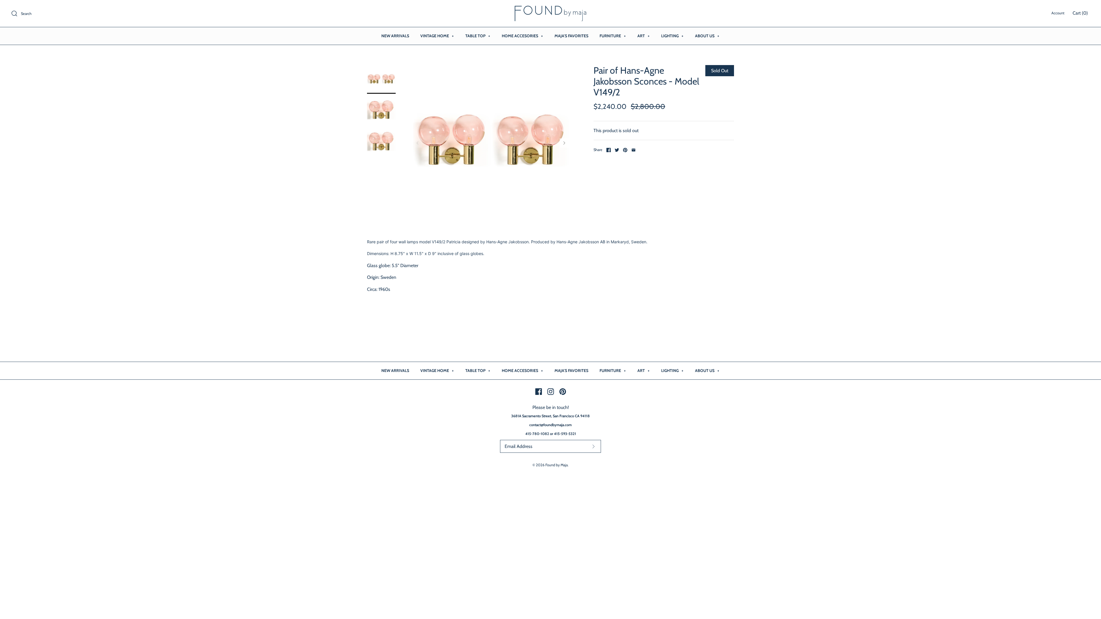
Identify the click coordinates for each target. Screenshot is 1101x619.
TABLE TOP (477, 35)
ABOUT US (707, 35)
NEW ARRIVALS (395, 35)
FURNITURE (613, 35)
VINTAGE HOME (437, 35)
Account (1057, 13)
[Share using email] (633, 150)
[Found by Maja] (550, 9)
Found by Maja (556, 465)
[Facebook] (538, 391)
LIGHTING (672, 35)
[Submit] (593, 446)
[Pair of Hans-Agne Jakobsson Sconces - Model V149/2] (381, 79)
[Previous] (417, 143)
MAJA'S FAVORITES (571, 35)
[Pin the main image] (625, 150)
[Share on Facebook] (608, 150)
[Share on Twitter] (617, 150)
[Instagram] (550, 391)
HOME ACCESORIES (522, 35)
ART (643, 35)
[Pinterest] (562, 391)
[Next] (564, 143)
